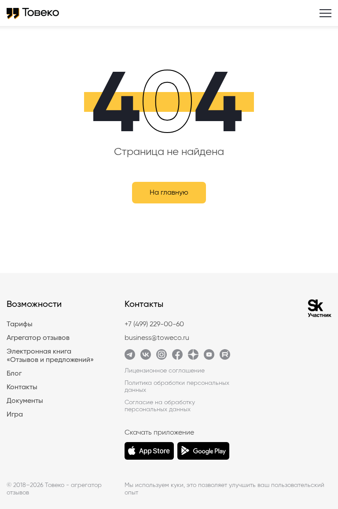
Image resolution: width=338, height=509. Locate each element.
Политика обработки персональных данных (177, 386)
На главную (169, 192)
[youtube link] (209, 357)
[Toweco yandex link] (193, 357)
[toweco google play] (203, 451)
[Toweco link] (130, 357)
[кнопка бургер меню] (325, 13)
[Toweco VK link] (145, 357)
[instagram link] (161, 357)
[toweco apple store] (149, 451)
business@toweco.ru (157, 337)
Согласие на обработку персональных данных (160, 406)
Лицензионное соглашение (165, 371)
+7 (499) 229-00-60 (154, 324)
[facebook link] (177, 357)
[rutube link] (225, 357)
